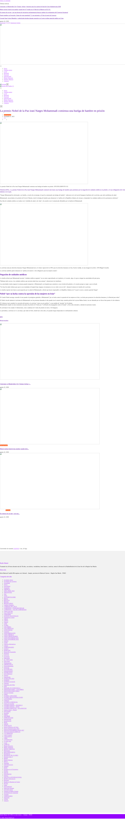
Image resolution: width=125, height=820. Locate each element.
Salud (5, 785)
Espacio (6, 675)
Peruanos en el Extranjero (11, 769)
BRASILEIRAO (8, 603)
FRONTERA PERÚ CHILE (11, 691)
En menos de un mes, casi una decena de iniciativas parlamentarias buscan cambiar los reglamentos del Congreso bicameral (34, 12)
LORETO (6, 744)
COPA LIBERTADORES (11, 636)
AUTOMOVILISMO (10, 597)
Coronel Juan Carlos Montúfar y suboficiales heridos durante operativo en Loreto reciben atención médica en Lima (31, 18)
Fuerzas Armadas (8, 692)
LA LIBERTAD (8, 733)
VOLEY (6, 801)
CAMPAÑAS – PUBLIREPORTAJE (14, 608)
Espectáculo (7, 677)
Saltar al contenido (5, 0)
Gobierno (6, 700)
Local (5, 71)
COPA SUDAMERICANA (7, 380)
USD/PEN (16, 548)
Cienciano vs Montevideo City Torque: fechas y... (15, 384)
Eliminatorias (7, 663)
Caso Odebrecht (8, 613)
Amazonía (6, 588)
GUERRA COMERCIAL (11, 702)
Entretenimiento (8, 671)
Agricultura (7, 586)
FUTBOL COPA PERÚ (10, 696)
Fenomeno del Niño (9, 685)
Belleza (6, 598)
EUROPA (6, 680)
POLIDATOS (7, 774)
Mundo (6, 758)
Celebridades (7, 614)
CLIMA (6, 625)
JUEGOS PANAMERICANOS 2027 (14, 730)
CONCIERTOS (8, 630)
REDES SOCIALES (9, 779)
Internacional (7, 76)
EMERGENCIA (8, 664)
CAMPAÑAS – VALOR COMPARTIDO (15, 609)
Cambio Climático (9, 605)
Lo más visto (7, 741)
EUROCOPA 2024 (9, 678)
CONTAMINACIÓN (9, 633)
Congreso (3, 510)
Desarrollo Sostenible (10, 652)
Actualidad (7, 583)
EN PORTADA (8, 669)
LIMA (5, 738)
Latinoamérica (8, 736)
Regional (6, 73)
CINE (5, 624)
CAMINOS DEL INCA (10, 606)
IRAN (5, 722)
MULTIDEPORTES (9, 752)
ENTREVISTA (8, 672)
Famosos (6, 683)
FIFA (5, 686)
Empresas (6, 667)
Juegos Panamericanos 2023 (11, 728)
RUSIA (6, 783)
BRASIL (6, 602)
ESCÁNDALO (8, 674)
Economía (6, 656)
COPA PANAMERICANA (11, 638)
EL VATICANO (8, 660)
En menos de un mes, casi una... (10, 514)
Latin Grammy (8, 735)
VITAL (6, 799)
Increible (6, 713)
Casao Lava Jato (8, 611)
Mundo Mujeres (8, 760)
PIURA (6, 771)
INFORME (7, 716)
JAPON (6, 724)
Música (6, 761)
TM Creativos (18, 818)
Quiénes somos (8, 70)
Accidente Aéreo (8, 580)
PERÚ (5, 768)
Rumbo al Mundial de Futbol (12, 782)
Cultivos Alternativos (10, 644)
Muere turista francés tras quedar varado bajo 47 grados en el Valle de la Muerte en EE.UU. (25, 9)
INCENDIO (7, 711)
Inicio (5, 68)
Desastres (6, 653)
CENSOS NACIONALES (11, 616)
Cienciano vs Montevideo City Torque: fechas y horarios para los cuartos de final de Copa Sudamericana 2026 (30, 6)
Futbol (17, 380)
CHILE (6, 619)
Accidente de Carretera (10, 581)
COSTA (6, 641)
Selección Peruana (9, 788)
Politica (6, 775)
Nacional (6, 75)
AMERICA (7, 589)
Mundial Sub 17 (8, 757)
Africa (5, 584)
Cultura (6, 645)
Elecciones (7, 661)
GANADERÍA (8, 699)
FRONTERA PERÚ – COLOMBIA (14, 689)
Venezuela (6, 797)
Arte (5, 594)
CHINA (6, 620)
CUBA (6, 642)
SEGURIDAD (8, 786)
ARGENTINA (8, 592)
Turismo (10, 445)
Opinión (6, 766)
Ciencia (6, 622)
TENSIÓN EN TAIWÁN (11, 793)
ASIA (5, 595)
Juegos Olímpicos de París (11, 727)
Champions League (9, 617)
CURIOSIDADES (9, 647)
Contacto (6, 81)
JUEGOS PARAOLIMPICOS (12, 732)
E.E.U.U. (6, 655)
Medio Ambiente (8, 747)
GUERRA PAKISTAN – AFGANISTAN (15, 708)
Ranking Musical (8, 79)
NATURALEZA (8, 764)
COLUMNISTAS (9, 628)
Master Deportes (8, 78)
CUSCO (6, 649)
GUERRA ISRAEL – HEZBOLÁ (13, 705)
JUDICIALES (8, 725)
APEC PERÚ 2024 (9, 591)
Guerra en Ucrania (9, 703)
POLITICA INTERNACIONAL (13, 777)
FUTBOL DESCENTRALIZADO (13, 697)
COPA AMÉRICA (9, 635)
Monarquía (7, 750)
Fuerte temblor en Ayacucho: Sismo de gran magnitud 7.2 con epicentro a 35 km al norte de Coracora (28, 15)
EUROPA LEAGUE (9, 681)
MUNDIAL (7, 754)
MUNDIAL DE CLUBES (11, 755)
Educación (7, 658)
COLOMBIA (7, 627)
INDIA (6, 714)
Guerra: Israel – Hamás (10, 710)
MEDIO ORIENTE (9, 749)
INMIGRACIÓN (8, 718)
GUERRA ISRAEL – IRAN (11, 707)
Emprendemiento (8, 666)
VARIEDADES (8, 796)
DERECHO (7, 650)
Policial (6, 772)
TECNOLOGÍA (8, 790)
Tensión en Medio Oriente (11, 791)
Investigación (7, 721)
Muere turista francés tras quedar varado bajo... (14, 449)
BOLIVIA (7, 600)
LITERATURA (8, 739)
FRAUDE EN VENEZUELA (12, 688)
